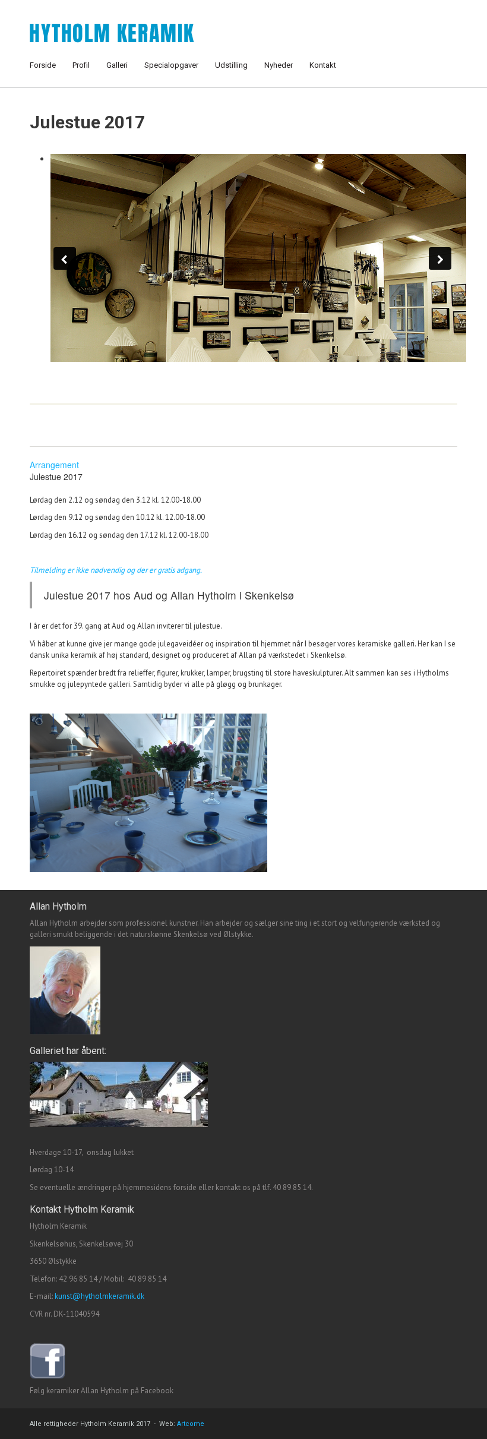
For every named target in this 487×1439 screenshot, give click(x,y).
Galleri (117, 65)
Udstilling (231, 65)
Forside (43, 65)
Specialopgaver (171, 65)
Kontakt (322, 65)
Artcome (190, 1424)
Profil (81, 65)
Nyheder (278, 65)
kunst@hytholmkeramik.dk (99, 1296)
